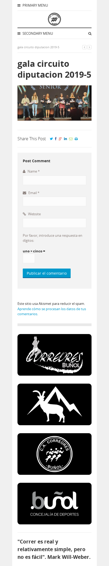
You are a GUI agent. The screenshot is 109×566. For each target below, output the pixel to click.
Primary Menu (35, 5)
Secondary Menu (37, 33)
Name (33, 171)
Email (33, 192)
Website (34, 214)
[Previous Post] (84, 47)
